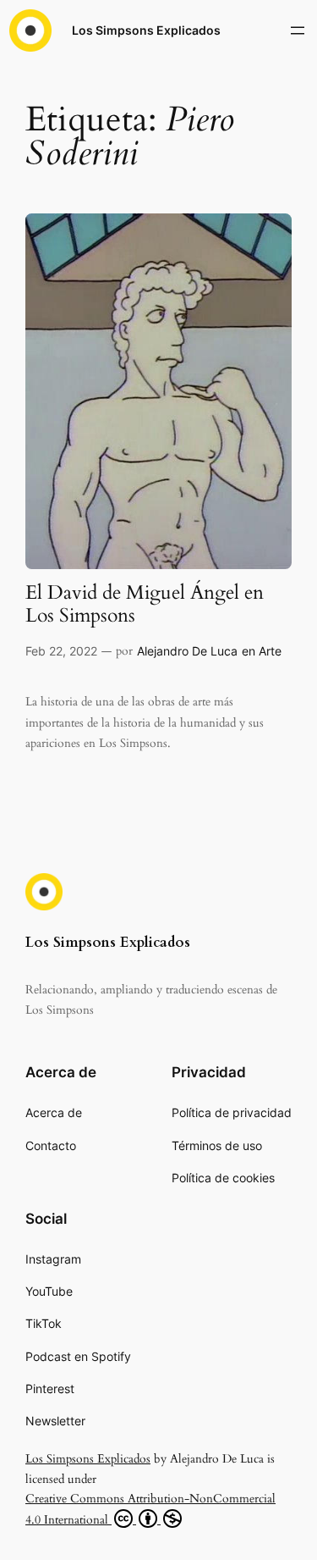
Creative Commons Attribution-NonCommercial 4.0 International (150, 1509)
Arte (270, 651)
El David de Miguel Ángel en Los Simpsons (144, 605)
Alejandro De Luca (187, 651)
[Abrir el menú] (297, 30)
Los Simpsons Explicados (146, 30)
